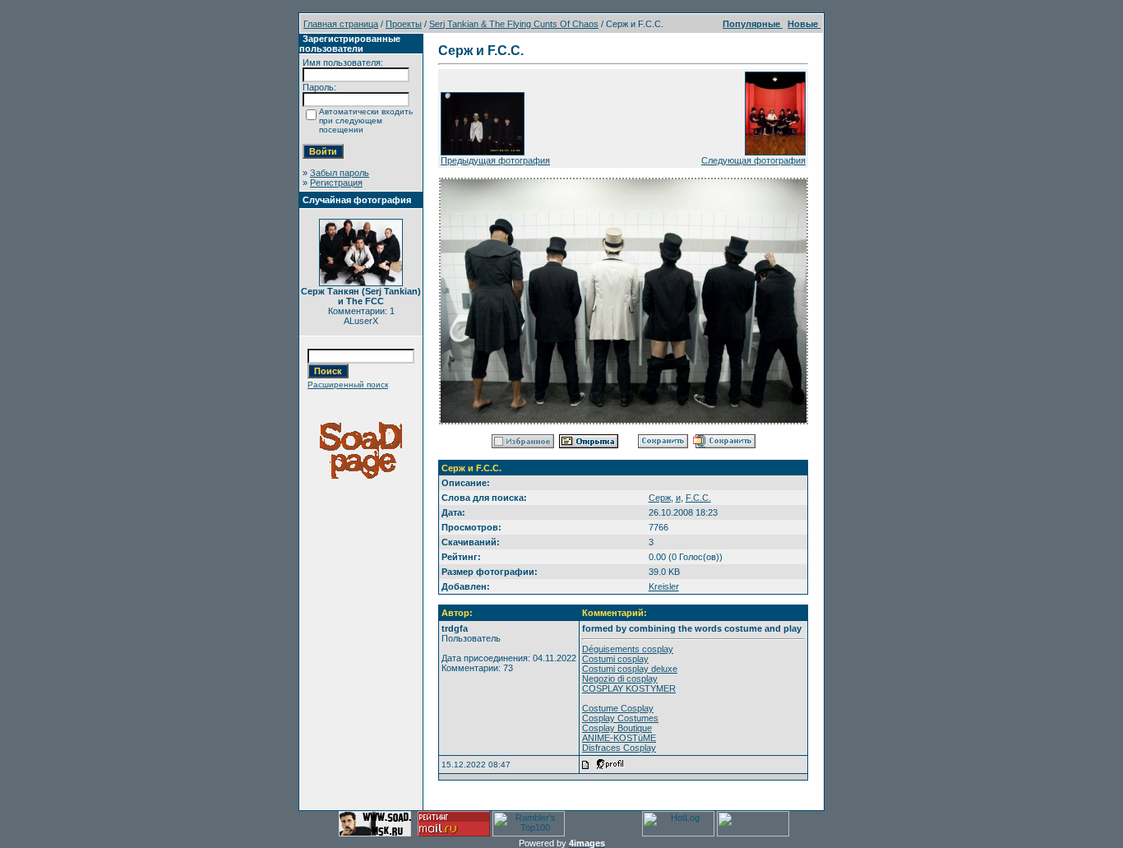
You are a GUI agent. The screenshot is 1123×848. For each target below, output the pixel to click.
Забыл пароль (339, 173)
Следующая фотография (753, 160)
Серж (660, 498)
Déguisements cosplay (627, 649)
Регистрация (336, 183)
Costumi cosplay (615, 659)
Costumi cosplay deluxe (629, 669)
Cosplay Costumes (620, 718)
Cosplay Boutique (617, 728)
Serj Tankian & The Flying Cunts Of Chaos (513, 24)
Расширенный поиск (347, 384)
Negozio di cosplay (620, 678)
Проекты (404, 24)
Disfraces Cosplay (619, 748)
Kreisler (664, 586)
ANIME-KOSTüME (619, 738)
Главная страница (340, 24)
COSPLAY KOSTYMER (629, 688)
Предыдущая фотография (495, 160)
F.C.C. (698, 498)
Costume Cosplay (618, 708)
